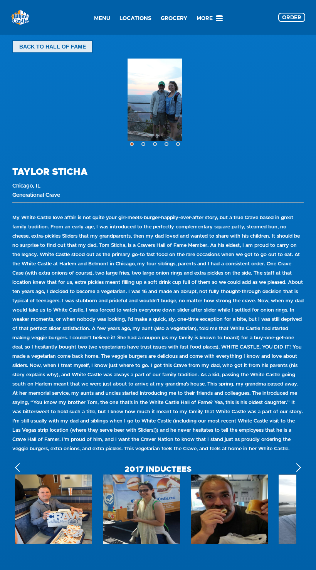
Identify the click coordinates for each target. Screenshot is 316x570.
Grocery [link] (174, 18)
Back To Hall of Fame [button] (52, 47)
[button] (132, 144)
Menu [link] (102, 18)
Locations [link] (135, 18)
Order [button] (291, 17)
